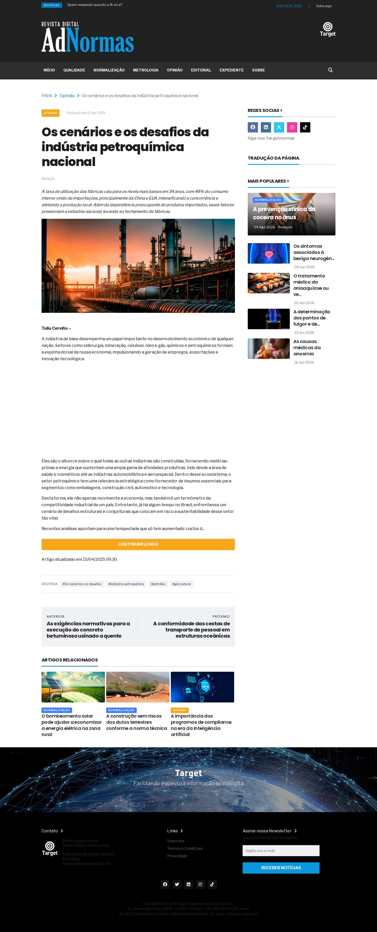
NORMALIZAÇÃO (109, 70)
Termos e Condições (185, 848)
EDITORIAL (201, 70)
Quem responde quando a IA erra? (94, 5)
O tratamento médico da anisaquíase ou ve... (311, 285)
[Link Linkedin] (266, 127)
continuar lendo (138, 544)
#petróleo (158, 584)
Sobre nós (176, 841)
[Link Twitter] (279, 127)
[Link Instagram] (292, 127)
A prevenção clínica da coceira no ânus (284, 213)
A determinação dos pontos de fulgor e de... (311, 317)
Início (47, 95)
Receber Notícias (281, 867)
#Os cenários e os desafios (82, 584)
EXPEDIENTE (232, 70)
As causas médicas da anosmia (307, 347)
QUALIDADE (74, 70)
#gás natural (181, 584)
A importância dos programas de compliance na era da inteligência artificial (201, 725)
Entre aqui (324, 6)
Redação (285, 227)
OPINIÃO (175, 70)
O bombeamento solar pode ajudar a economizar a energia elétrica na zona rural (72, 725)
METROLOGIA (145, 70)
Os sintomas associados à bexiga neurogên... (313, 252)
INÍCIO (49, 70)
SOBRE (258, 70)
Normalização (57, 710)
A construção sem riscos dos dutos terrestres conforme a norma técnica (136, 722)
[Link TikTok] (305, 127)
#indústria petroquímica (126, 584)
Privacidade (177, 856)
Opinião (67, 95)
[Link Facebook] (253, 127)
